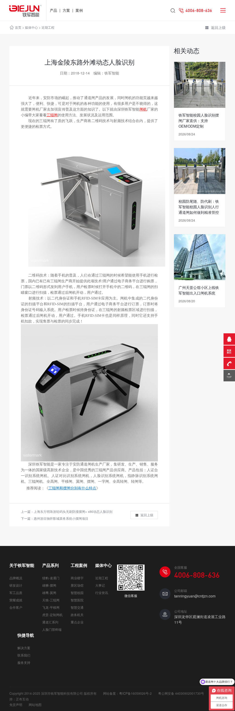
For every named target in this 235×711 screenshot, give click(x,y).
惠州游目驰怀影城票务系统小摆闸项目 (61, 518)
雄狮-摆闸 (49, 585)
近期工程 (48, 27)
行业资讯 (101, 592)
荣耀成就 (15, 600)
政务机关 (77, 614)
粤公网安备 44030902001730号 (181, 693)
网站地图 (35, 704)
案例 (79, 10)
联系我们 (23, 655)
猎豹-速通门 (50, 578)
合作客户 (15, 607)
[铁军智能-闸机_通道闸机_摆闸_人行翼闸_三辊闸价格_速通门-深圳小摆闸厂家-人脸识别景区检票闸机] (23, 10)
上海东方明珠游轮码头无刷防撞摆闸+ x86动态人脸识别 (73, 511)
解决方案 (23, 647)
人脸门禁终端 (52, 629)
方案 (66, 10)
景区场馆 (77, 585)
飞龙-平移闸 (50, 607)
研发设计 (15, 585)
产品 (53, 10)
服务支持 (23, 662)
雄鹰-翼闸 (49, 592)
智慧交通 (77, 607)
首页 (18, 27)
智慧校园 (77, 592)
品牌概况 (15, 578)
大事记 (100, 585)
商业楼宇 (77, 578)
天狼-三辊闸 (50, 600)
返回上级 (218, 27)
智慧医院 (77, 600)
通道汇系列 (50, 622)
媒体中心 (31, 27)
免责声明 (15, 704)
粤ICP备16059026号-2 (135, 693)
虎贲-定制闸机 (52, 614)
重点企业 (77, 622)
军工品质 (15, 592)
